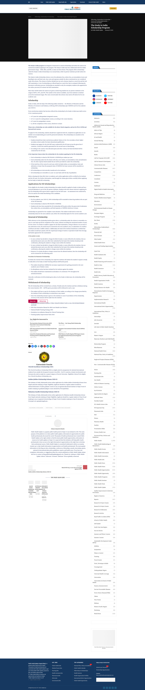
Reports (104, 499)
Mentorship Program (104, 344)
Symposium (104, 549)
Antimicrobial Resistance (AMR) (104, 144)
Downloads (82, 2)
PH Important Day (104, 408)
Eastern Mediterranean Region (104, 198)
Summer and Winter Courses (104, 534)
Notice (103, 2)
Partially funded (104, 401)
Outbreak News (104, 397)
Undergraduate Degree (104, 570)
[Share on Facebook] (57, 416)
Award (104, 147)
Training (104, 556)
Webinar (104, 603)
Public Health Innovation (104, 456)
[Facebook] (104, 688)
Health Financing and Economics (104, 261)
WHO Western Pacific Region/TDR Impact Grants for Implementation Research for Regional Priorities (71, 335)
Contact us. (44, 687)
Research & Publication (104, 509)
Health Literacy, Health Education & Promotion (104, 276)
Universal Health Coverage (104, 574)
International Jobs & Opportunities (104, 306)
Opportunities (73, 2)
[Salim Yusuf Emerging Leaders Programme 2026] (31, 482)
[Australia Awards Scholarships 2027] (37, 482)
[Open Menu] (29, 2)
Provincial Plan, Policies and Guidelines (104, 436)
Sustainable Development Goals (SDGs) (104, 541)
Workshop (104, 610)
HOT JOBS (54, 662)
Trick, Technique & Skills (104, 563)
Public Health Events (104, 449)
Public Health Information (104, 452)
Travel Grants (104, 560)
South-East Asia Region (104, 527)
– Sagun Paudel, (33, 679)
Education (104, 201)
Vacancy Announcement (104, 586)
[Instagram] (110, 688)
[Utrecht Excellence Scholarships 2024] (45, 352)
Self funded (104, 523)
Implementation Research (104, 299)
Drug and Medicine (104, 194)
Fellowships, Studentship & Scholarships (44, 16)
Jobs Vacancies (104, 320)
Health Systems (104, 284)
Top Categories (78, 662)
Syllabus (104, 546)
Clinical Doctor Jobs (104, 165)
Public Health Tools (104, 484)
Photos (104, 418)
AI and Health (104, 137)
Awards (104, 151)
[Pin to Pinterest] (59, 416)
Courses (104, 182)
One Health (104, 380)
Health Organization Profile (104, 280)
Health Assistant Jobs (104, 254)
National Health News (104, 351)
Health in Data (104, 265)
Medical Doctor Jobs (57, 668)
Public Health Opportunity (104, 473)
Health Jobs (104, 272)
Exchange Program (104, 216)
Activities (104, 121)
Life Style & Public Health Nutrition (104, 327)
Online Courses (104, 387)
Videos (104, 596)
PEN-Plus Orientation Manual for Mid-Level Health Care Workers (49, 307)
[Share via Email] (69, 416)
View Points (104, 600)
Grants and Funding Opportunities (104, 246)
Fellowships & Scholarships (36, 407)
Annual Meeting (104, 140)
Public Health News (104, 463)
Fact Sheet (104, 220)
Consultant (104, 179)
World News (104, 613)
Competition (104, 172)
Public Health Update (50, 2)
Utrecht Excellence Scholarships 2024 (40, 367)
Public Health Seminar (104, 480)
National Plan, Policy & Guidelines (104, 354)
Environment (104, 204)
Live (104, 332)
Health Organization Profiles (81, 675)
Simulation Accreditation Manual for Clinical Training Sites (47, 312)
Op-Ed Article (104, 390)
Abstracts (104, 118)
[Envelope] (115, 688)
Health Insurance (104, 268)
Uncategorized (104, 567)
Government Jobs (56, 680)
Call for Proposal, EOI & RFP (104, 158)
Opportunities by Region (104, 394)
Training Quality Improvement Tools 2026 (43, 314)
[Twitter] (107, 688)
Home (42, 2)
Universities (104, 577)
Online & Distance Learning (104, 383)
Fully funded (104, 239)
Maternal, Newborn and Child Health (104, 339)
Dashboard (104, 186)
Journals (104, 323)
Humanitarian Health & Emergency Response (104, 291)
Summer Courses (104, 537)
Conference (104, 175)
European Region (104, 213)
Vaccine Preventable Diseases (104, 589)
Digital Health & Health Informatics (104, 189)
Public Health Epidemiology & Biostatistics (104, 444)
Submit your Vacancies (102, 667)
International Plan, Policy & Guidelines (104, 312)
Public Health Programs (104, 477)
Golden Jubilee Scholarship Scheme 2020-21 (42, 379)
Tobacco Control (104, 553)
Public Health (104, 440)
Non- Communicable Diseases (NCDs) (104, 364)
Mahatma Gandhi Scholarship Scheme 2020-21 (43, 392)
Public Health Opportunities (104, 470)
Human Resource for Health (104, 287)
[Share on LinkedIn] (60, 416)
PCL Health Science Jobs (104, 404)
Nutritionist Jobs (104, 376)
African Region (104, 133)
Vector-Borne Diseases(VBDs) (104, 593)
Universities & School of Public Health (104, 581)
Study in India (49, 407)
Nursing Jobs (104, 373)
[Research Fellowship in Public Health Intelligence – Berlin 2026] (44, 482)
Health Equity (104, 258)
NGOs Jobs (54, 678)
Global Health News (104, 242)
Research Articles (104, 513)
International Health (104, 303)
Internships (104, 316)
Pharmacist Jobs (104, 411)
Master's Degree (104, 335)
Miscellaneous (104, 347)
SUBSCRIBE (113, 8)
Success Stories (104, 530)
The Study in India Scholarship (62, 407)
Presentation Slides (104, 428)
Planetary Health (104, 421)
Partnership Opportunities (103, 669)
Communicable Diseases (104, 168)
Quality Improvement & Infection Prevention (104, 491)
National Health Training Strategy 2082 (42, 310)
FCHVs (104, 223)
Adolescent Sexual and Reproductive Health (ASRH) (104, 126)
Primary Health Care (104, 432)
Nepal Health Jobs (63, 2)
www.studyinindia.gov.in (40, 134)
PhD (104, 414)
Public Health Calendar (79, 668)
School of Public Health (94, 2)
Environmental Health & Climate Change (104, 209)
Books (104, 154)
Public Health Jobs (104, 459)
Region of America (104, 496)
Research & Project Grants (104, 503)
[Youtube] (113, 688)
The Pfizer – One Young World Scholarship (70, 323)
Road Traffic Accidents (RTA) (104, 516)
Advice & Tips (104, 130)
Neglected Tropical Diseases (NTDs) (104, 359)
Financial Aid (104, 232)
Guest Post (104, 251)
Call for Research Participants (104, 161)
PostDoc (104, 425)
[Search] (116, 2)
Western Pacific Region (104, 606)
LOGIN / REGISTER (33, 8)
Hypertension (104, 296)
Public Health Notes (104, 466)
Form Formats (104, 235)
